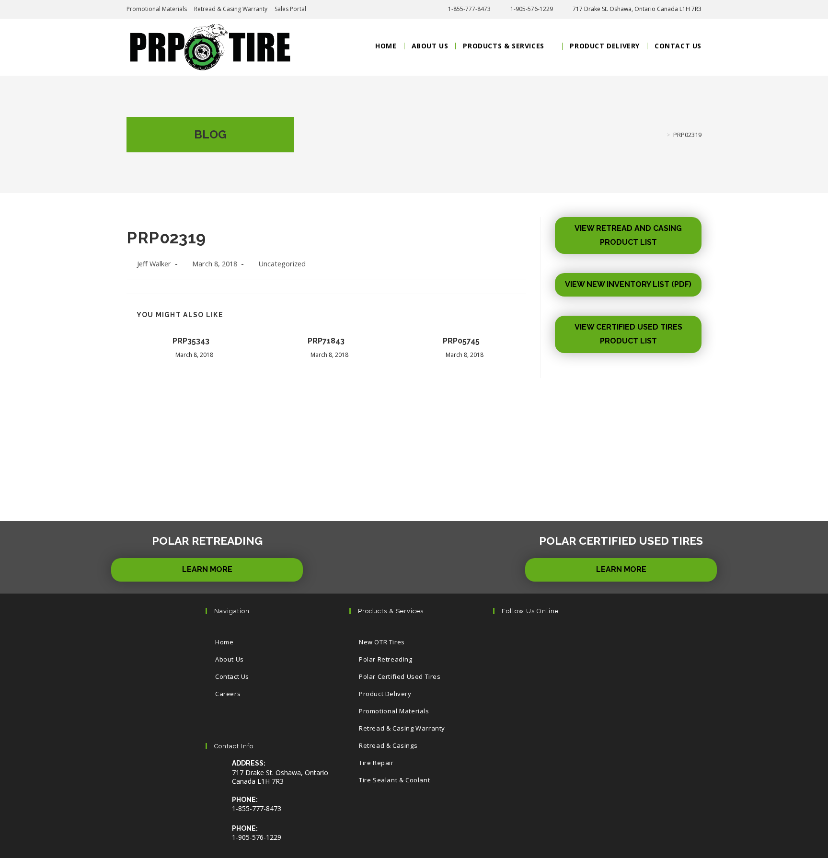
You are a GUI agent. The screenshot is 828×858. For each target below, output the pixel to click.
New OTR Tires (382, 642)
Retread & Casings (388, 745)
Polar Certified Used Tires (400, 676)
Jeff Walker (154, 263)
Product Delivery (385, 693)
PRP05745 (461, 340)
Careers (228, 693)
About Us (229, 659)
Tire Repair (376, 762)
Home (224, 642)
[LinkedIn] (595, 638)
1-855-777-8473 (469, 9)
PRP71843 (326, 340)
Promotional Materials (156, 9)
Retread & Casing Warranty (230, 9)
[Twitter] (507, 638)
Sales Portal (290, 9)
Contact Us (232, 676)
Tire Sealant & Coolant (394, 780)
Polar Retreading (386, 659)
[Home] (661, 134)
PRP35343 (190, 340)
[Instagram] (566, 638)
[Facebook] (537, 638)
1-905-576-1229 (531, 9)
